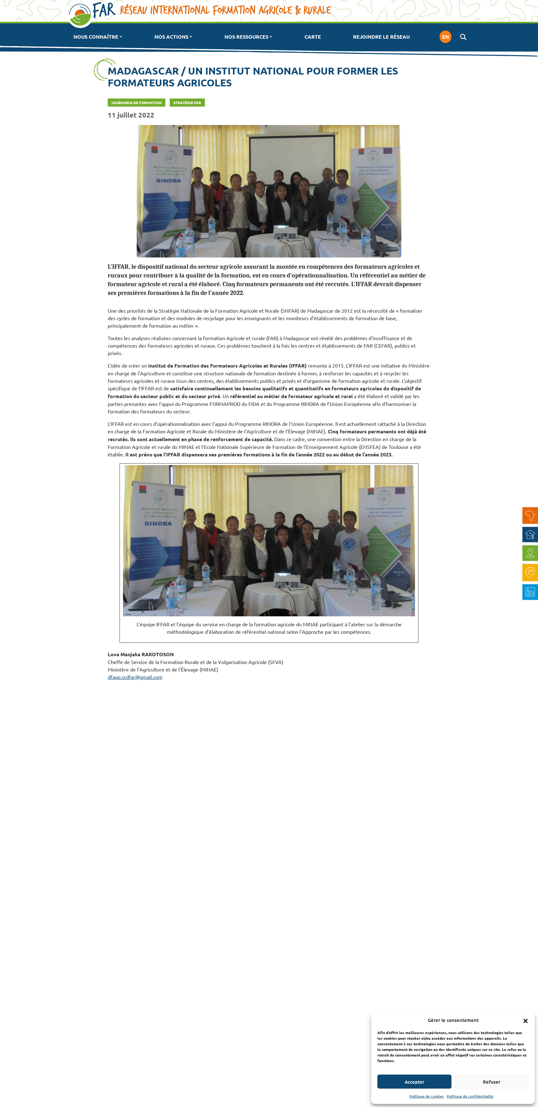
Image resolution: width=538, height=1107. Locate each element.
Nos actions (171, 36)
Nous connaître (95, 36)
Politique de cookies (426, 1096)
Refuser (491, 1082)
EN (445, 36)
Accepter (414, 1082)
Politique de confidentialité (470, 1096)
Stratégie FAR (187, 102)
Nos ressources (246, 36)
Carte (312, 36)
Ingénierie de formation (136, 102)
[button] (525, 1020)
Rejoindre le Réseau (381, 36)
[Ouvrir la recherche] (463, 36)
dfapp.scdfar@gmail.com (135, 677)
